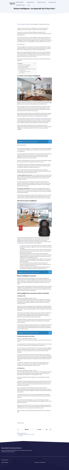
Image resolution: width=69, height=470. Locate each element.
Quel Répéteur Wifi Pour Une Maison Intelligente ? (26, 434)
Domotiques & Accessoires (25, 24)
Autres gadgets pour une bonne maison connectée (26, 69)
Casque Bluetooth (30, 2)
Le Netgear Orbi (22, 70)
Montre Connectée (20, 2)
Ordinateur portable (20, 5)
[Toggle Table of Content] (34, 63)
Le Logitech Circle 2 (23, 245)
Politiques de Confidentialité (39, 462)
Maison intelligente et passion (23, 67)
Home (18, 24)
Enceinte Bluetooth (41, 2)
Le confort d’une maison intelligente (24, 65)
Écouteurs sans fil (52, 2)
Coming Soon (20, 435)
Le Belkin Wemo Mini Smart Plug (25, 71)
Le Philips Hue (22, 72)
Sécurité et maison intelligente (23, 66)
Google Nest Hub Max (40, 118)
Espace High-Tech (5, 459)
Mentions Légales (4, 462)
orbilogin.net (46, 315)
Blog (29, 5)
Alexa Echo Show (48, 118)
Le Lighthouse (22, 259)
